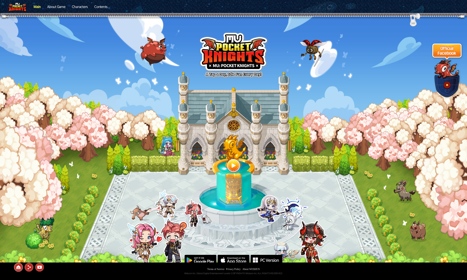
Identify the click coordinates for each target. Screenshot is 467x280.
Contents (101, 7)
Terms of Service (215, 269)
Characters (80, 7)
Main (37, 7)
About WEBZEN (251, 269)
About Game (56, 7)
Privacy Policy (233, 269)
